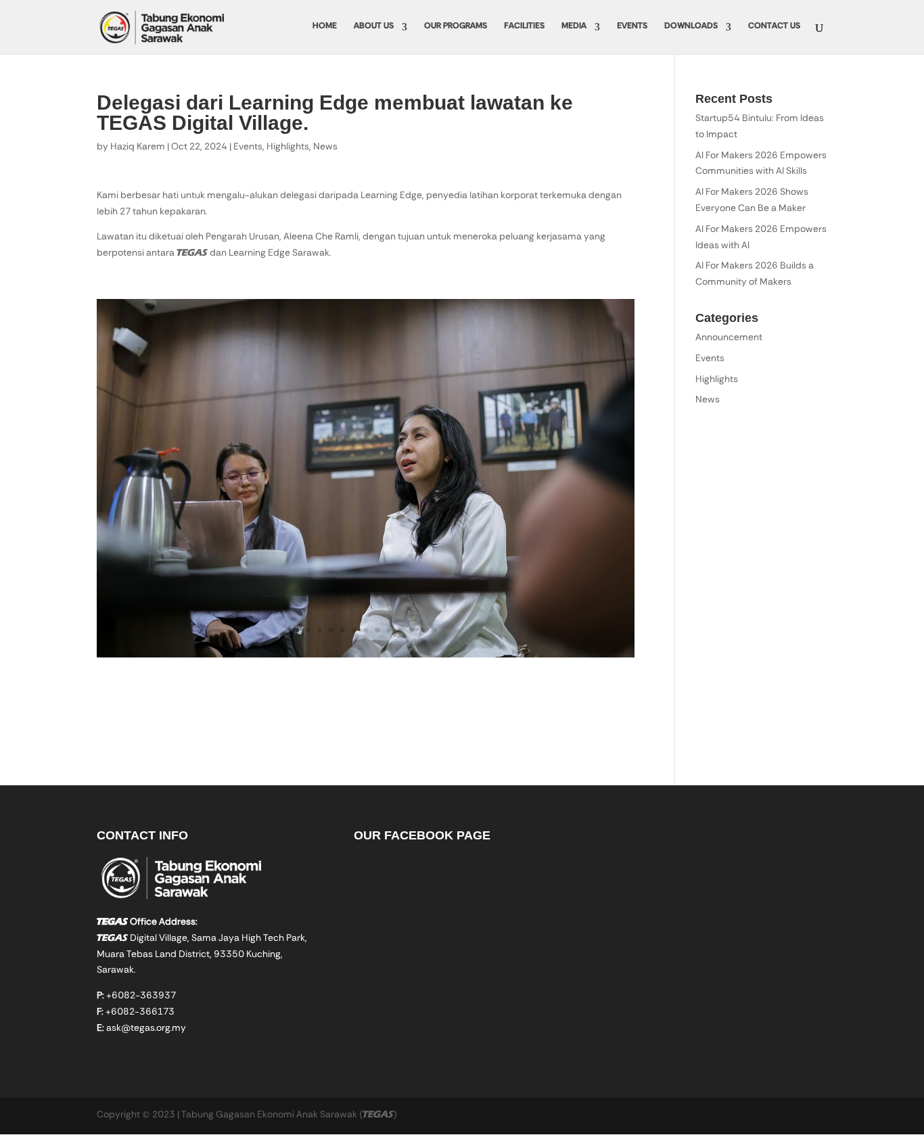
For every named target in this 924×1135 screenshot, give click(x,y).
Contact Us (774, 26)
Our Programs (455, 26)
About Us (374, 26)
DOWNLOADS (691, 26)
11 (411, 630)
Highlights (288, 147)
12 (423, 630)
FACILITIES (524, 26)
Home (325, 26)
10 (400, 630)
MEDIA (573, 26)
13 (434, 630)
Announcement (728, 338)
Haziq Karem (137, 147)
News (325, 147)
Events (632, 26)
